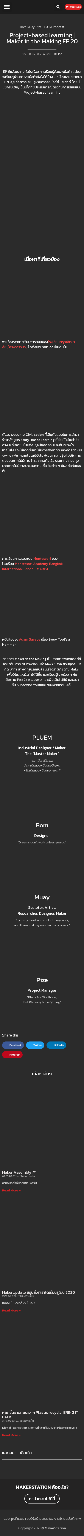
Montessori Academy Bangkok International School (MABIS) (32, 566)
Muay (42, 897)
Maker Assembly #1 (19, 1172)
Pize (42, 979)
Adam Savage (29, 639)
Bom (42, 825)
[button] (7, 7)
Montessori (42, 558)
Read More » (11, 1190)
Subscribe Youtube (31, 684)
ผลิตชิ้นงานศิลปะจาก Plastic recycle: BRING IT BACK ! (40, 1414)
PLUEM (42, 737)
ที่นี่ (65, 679)
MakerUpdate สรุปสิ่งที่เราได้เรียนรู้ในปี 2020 (38, 1292)
